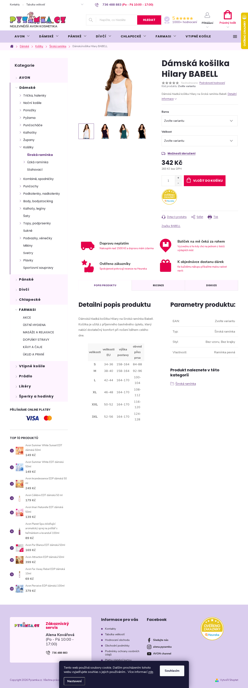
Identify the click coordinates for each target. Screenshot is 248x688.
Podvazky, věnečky (37, 238)
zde (150, 672)
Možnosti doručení (181, 153)
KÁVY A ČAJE (32, 347)
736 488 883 (59, 653)
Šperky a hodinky (36, 396)
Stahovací (35, 169)
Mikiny (28, 245)
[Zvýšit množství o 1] (178, 178)
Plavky (28, 260)
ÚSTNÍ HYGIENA (34, 325)
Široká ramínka (40, 155)
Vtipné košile (32, 366)
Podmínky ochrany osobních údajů (122, 652)
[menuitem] (22, 36)
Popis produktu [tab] (105, 285)
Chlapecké (30, 299)
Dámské (27, 87)
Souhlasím (172, 671)
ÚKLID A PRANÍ (33, 354)
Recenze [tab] (158, 285)
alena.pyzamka (162, 647)
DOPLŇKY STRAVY (36, 339)
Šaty (26, 216)
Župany (28, 140)
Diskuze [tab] (211, 285)
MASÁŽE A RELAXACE (38, 332)
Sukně (27, 230)
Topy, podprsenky (37, 223)
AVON (24, 77)
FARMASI (27, 309)
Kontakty (15, 4)
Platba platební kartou (118, 660)
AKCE (27, 317)
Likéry (25, 386)
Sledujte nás (160, 640)
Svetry (28, 253)
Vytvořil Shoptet (229, 680)
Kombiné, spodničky (38, 179)
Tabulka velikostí (35, 4)
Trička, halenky (34, 95)
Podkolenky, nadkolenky (41, 193)
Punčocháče (32, 125)
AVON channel (162, 653)
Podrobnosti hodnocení (212, 83)
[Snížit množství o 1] (178, 183)
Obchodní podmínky (117, 645)
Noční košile (32, 103)
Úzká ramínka (37, 162)
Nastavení (74, 681)
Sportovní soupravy (38, 267)
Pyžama (29, 118)
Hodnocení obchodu (117, 640)
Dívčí (24, 289)
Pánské (26, 279)
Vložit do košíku (208, 180)
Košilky (28, 147)
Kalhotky (30, 132)
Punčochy (30, 186)
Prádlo (25, 376)
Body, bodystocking (38, 201)
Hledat (149, 20)
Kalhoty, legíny (34, 208)
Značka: (171, 226)
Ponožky (29, 110)
